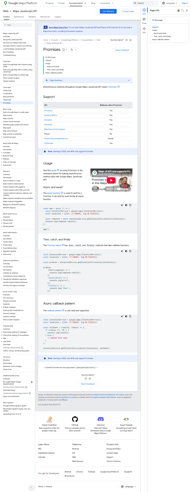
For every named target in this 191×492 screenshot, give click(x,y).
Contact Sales (112, 453)
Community (105, 3)
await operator (53, 193)
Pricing (61, 3)
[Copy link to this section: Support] (57, 97)
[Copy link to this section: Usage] (55, 163)
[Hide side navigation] (31, 487)
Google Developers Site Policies (104, 397)
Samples (32, 17)
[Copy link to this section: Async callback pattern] (77, 303)
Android (75, 449)
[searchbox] (17, 25)
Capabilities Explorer (46, 453)
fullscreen (182, 10)
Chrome (79, 472)
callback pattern (54, 310)
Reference (19, 17)
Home (45, 40)
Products (50, 3)
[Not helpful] (130, 40)
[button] (17, 137)
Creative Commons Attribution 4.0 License (108, 395)
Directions (48, 111)
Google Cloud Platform (109, 472)
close (186, 10)
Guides (6, 17)
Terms (40, 487)
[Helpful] (127, 40)
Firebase (91, 472)
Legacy (58, 17)
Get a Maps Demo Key (58, 27)
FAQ (39, 449)
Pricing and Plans (114, 449)
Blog (93, 3)
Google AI (128, 472)
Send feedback (122, 50)
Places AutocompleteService (56, 139)
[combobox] (145, 3)
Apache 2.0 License (69, 397)
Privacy (49, 487)
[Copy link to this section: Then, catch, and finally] (72, 239)
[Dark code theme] (126, 205)
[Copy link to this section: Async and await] (65, 187)
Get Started (108, 11)
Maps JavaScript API (25, 11)
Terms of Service (114, 461)
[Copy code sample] (130, 205)
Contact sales (128, 11)
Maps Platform (27, 3)
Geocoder (48, 125)
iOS (73, 453)
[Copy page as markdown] (71, 50)
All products (69, 476)
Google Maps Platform (69, 40)
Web (6, 11)
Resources (45, 17)
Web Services (77, 461)
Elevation (48, 120)
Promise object (54, 245)
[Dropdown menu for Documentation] (86, 3)
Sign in (185, 3)
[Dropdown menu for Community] (113, 3)
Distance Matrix (50, 115)
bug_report (178, 10)
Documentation (76, 3)
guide (53, 170)
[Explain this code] (122, 205)
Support (110, 457)
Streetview (48, 143)
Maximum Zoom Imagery (54, 129)
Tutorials (41, 457)
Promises (112, 87)
